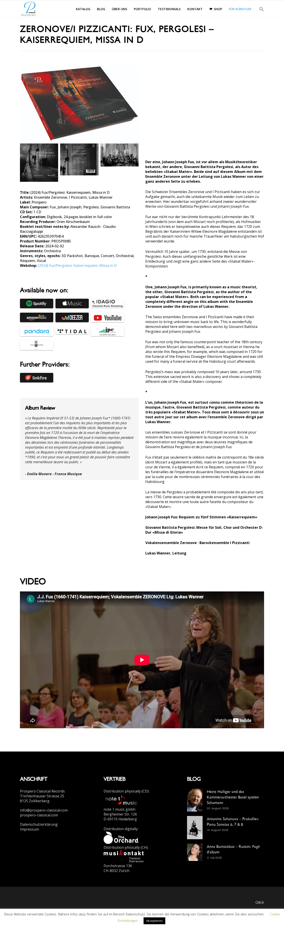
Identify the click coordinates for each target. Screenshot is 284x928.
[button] (259, 8)
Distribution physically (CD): (126, 791)
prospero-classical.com (39, 815)
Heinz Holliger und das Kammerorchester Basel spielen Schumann (233, 797)
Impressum (29, 829)
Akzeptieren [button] (154, 921)
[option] (79, 446)
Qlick (259, 902)
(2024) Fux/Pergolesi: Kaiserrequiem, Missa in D (77, 265)
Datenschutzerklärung (39, 824)
